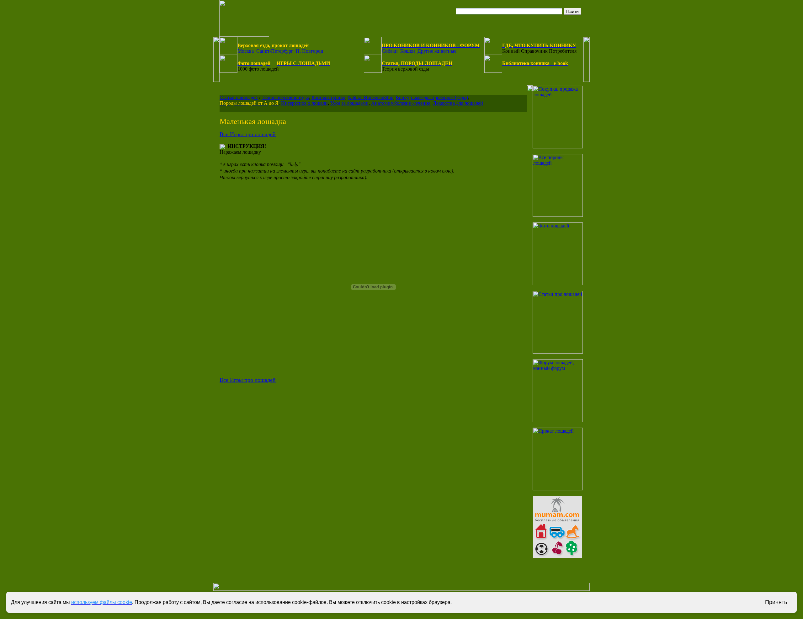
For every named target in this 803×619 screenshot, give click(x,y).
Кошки (407, 51)
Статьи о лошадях (239, 97)
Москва (245, 51)
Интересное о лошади (304, 103)
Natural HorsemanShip (370, 97)
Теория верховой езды (285, 97)
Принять (776, 602)
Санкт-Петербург (274, 51)
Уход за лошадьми (349, 103)
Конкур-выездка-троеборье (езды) (432, 97)
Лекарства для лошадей (458, 103)
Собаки (390, 51)
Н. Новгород (309, 51)
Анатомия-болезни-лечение (400, 103)
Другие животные (436, 51)
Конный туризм (328, 97)
